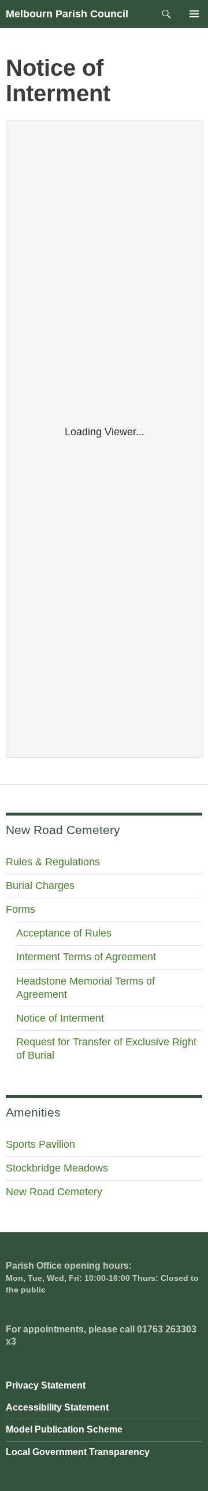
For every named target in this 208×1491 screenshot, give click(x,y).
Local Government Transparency (78, 1452)
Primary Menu (194, 14)
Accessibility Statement (57, 1407)
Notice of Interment (60, 1018)
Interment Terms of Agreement (86, 957)
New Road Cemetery (54, 1192)
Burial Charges (40, 885)
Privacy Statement (46, 1385)
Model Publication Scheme (64, 1429)
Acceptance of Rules (64, 933)
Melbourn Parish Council (67, 14)
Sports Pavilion (40, 1144)
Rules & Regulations (53, 862)
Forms (20, 909)
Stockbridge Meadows (57, 1168)
